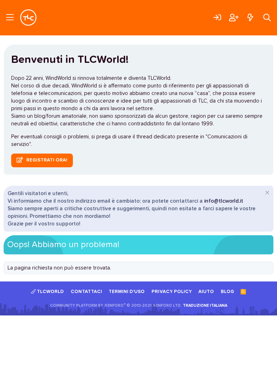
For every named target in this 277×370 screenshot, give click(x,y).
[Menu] (9, 17)
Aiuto (206, 291)
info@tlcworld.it (223, 201)
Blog (227, 291)
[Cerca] (267, 17)
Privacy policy (171, 291)
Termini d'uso (127, 291)
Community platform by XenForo (116, 305)
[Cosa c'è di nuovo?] (250, 17)
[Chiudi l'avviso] (266, 193)
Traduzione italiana (205, 305)
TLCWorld (50, 291)
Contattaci (86, 291)
